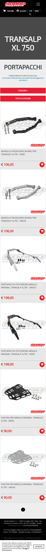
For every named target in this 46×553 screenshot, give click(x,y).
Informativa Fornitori (33, 538)
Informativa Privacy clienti (14, 538)
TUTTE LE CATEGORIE (23, 98)
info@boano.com (14, 525)
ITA (30, 11)
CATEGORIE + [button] (23, 91)
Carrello (10, 11)
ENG (37, 11)
